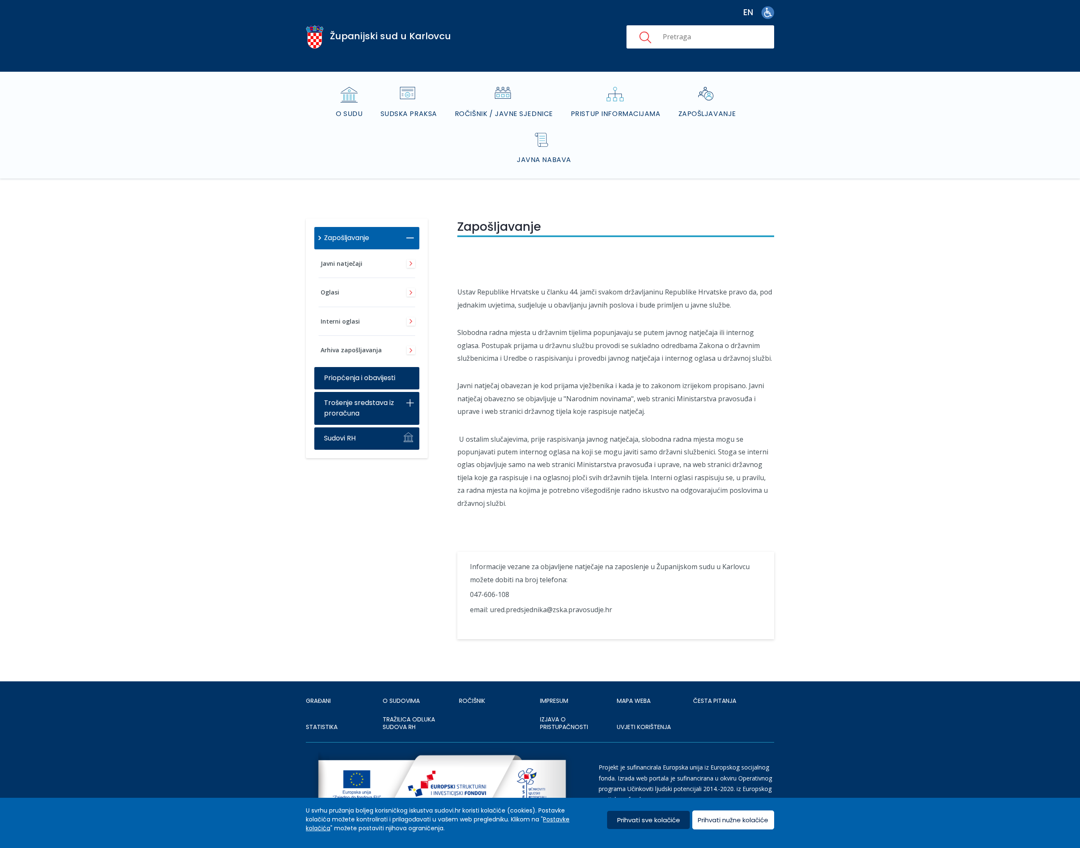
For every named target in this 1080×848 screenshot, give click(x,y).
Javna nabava (544, 160)
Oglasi (330, 292)
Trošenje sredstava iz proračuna (359, 408)
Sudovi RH (340, 438)
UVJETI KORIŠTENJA (644, 727)
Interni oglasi (340, 321)
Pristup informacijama (616, 114)
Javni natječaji (341, 263)
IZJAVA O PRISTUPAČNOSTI (564, 723)
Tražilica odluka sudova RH (409, 723)
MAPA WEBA (634, 701)
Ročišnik (472, 701)
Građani (318, 701)
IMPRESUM (554, 701)
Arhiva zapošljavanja (351, 350)
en (748, 12)
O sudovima (401, 701)
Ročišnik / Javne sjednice (504, 114)
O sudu (349, 114)
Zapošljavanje (707, 114)
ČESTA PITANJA (714, 701)
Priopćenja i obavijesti (359, 378)
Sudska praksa (409, 114)
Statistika (322, 727)
